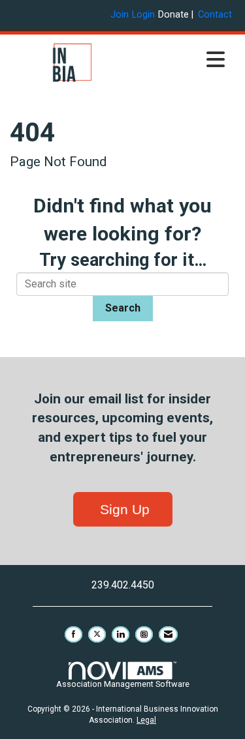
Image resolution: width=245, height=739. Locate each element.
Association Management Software (122, 684)
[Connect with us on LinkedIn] (120, 634)
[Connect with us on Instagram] (144, 634)
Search (122, 308)
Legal (146, 720)
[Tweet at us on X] (97, 634)
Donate (173, 14)
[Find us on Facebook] (73, 634)
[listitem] (121, 14)
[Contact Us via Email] (168, 634)
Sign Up (123, 509)
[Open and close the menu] (183, 60)
